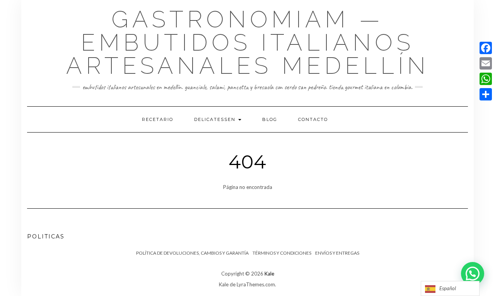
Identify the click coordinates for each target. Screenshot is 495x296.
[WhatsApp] (485, 79)
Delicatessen (215, 119)
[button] (472, 273)
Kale (269, 273)
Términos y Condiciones (282, 253)
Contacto (313, 119)
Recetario (157, 119)
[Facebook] (485, 48)
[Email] (485, 63)
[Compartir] (485, 94)
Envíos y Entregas (337, 253)
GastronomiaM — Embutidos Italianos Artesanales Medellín (247, 42)
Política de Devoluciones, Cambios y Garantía (192, 253)
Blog (269, 119)
